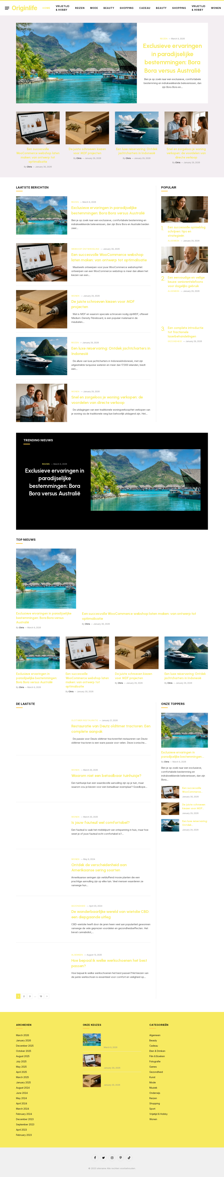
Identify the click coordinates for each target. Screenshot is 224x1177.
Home (46, 8)
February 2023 (24, 1135)
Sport (152, 1108)
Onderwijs (154, 1093)
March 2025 (22, 1077)
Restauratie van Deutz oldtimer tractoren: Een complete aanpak (111, 729)
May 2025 (21, 1066)
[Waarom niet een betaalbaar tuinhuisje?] (41, 779)
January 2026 (23, 1040)
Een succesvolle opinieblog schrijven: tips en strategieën (186, 231)
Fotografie (155, 1061)
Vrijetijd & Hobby (63, 8)
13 (41, 996)
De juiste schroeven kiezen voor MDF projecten (87, 151)
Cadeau (144, 8)
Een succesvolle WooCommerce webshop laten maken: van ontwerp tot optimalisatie (38, 155)
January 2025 (23, 1082)
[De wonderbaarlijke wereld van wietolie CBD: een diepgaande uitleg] (41, 919)
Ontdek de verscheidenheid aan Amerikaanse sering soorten (99, 867)
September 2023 (25, 1124)
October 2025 (23, 1051)
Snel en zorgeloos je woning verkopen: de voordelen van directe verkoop (186, 153)
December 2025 (25, 1045)
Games (153, 1066)
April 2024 (21, 1103)
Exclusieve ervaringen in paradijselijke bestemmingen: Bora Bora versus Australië (172, 58)
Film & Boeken (157, 1056)
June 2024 (22, 1093)
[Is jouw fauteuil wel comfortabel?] (41, 825)
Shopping (127, 8)
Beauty (108, 8)
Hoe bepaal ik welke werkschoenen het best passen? (109, 963)
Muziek (153, 1087)
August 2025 (23, 1056)
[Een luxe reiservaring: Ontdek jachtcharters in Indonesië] (137, 128)
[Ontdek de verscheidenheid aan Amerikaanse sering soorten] (41, 872)
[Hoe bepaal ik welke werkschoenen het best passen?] (41, 966)
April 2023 (21, 1129)
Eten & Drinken (157, 1051)
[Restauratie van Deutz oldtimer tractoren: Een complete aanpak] (41, 732)
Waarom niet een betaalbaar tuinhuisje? (106, 775)
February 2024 (24, 1114)
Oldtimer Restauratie (84, 720)
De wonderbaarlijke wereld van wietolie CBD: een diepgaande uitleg (110, 914)
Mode (94, 8)
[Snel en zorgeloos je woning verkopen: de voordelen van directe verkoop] (186, 128)
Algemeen (173, 241)
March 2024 (22, 1108)
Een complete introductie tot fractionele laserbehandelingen (185, 332)
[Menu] (7, 8)
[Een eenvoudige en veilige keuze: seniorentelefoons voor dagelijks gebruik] (184, 260)
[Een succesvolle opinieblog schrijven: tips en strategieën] (184, 209)
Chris (29, 167)
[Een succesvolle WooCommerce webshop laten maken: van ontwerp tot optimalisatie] (38, 128)
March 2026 (22, 1035)
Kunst (152, 1077)
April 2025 (21, 1072)
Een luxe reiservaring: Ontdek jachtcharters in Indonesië (137, 151)
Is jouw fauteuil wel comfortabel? (100, 822)
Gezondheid (175, 341)
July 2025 (21, 1061)
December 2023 (25, 1119)
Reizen (80, 8)
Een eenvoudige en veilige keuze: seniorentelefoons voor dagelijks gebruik (186, 282)
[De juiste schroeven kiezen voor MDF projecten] (87, 128)
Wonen (216, 8)
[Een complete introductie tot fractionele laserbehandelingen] (184, 310)
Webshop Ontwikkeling (85, 249)
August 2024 (23, 1087)
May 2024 (21, 1098)
